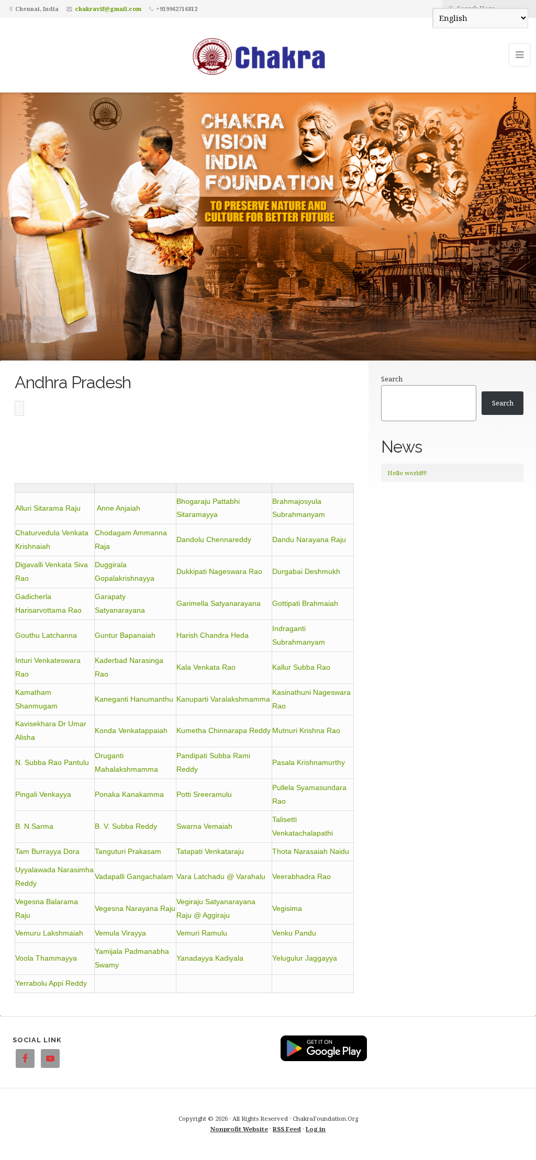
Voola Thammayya (46, 958)
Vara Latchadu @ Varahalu (220, 876)
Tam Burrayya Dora (47, 851)
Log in (316, 1129)
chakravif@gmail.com (108, 9)
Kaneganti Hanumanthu (134, 699)
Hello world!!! (407, 473)
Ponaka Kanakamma (129, 794)
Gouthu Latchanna (46, 635)
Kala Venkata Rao (206, 667)
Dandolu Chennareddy (213, 539)
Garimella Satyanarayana (218, 603)
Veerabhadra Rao (301, 876)
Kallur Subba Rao (301, 667)
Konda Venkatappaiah (131, 730)
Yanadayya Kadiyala (209, 958)
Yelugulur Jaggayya (304, 958)
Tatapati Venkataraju (210, 851)
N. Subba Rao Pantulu (52, 762)
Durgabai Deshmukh (306, 571)
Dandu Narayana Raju (309, 539)
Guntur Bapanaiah (125, 635)
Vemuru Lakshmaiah (49, 933)
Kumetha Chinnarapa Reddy (223, 730)
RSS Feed (287, 1129)
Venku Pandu (294, 933)
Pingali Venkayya (43, 794)
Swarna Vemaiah (204, 826)
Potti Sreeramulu (204, 794)
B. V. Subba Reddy (126, 826)
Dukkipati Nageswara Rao (219, 571)
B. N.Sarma (34, 826)
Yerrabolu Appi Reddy (51, 983)
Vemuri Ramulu (201, 933)
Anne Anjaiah (118, 508)
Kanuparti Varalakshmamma (223, 699)
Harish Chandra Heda (212, 635)
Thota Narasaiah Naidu (310, 851)
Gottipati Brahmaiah (305, 603)
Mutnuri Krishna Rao (306, 730)
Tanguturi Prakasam (128, 851)
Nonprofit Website (239, 1129)
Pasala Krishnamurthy (308, 762)
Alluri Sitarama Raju (48, 508)
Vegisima (287, 908)
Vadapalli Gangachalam (134, 876)
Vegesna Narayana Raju (135, 908)
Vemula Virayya (120, 933)
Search (392, 379)
